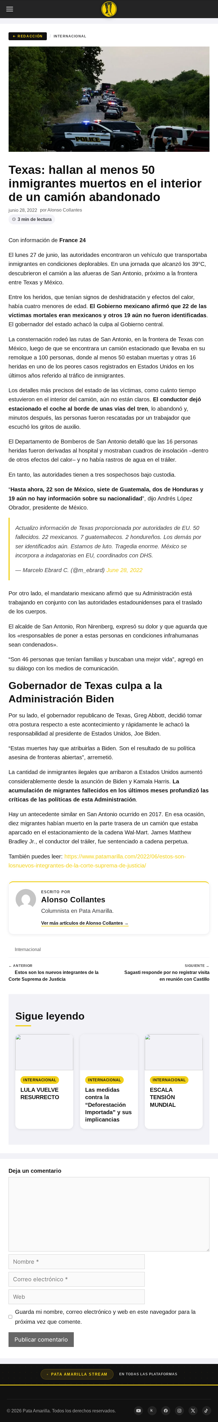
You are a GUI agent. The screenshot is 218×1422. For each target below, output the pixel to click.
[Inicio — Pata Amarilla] (109, 9)
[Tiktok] (206, 1410)
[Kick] (152, 1410)
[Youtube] (138, 1410)
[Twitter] (193, 1410)
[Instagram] (179, 1410)
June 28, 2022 (124, 570)
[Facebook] (165, 1410)
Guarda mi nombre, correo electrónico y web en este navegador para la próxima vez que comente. (105, 1317)
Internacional (70, 36)
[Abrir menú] (10, 9)
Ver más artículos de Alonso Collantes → (85, 923)
